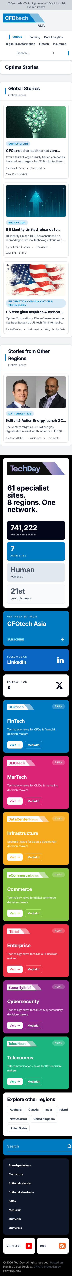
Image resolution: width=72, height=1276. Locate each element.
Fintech (44, 43)
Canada (33, 1109)
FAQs (12, 1201)
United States (18, 1128)
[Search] (52, 53)
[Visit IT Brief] (28, 931)
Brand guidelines (20, 1165)
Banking (34, 37)
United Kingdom (44, 1118)
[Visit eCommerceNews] (28, 875)
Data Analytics (53, 37)
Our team (15, 1219)
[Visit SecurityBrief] (28, 987)
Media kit (33, 745)
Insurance (59, 43)
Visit (12, 745)
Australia (16, 1109)
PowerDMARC (12, 1270)
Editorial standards (21, 1192)
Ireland (63, 1109)
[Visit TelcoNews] (28, 1043)
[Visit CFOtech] (28, 707)
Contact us (16, 1174)
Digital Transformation (20, 43)
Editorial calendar (20, 1183)
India (48, 1109)
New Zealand (18, 1118)
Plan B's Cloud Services (17, 1266)
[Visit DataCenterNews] (28, 819)
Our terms (15, 1228)
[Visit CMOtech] (28, 763)
